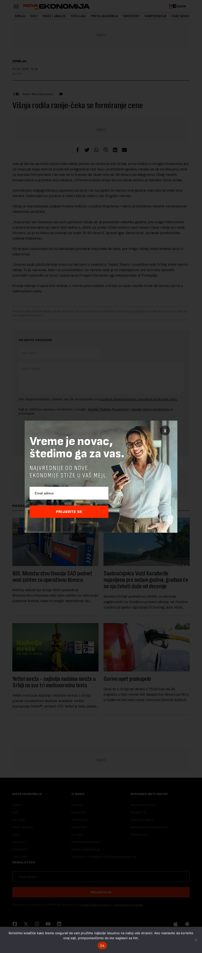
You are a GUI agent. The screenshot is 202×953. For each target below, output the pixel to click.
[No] (195, 939)
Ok (102, 946)
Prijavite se (69, 511)
